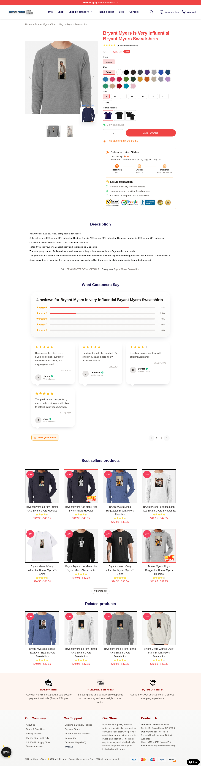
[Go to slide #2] (69, 131)
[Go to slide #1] (53, 131)
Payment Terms (72, 729)
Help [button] (195, 762)
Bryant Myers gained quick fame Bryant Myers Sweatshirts (159, 653)
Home (28, 24)
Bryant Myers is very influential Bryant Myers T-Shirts (42, 570)
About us (30, 725)
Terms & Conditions (35, 729)
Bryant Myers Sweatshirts (73, 24)
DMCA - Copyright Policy (38, 738)
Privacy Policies (33, 733)
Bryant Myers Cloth (45, 24)
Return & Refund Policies (77, 733)
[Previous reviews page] (151, 438)
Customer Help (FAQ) (75, 742)
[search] (151, 12)
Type (105, 57)
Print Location (110, 107)
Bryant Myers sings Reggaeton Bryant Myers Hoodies (120, 511)
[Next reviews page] (167, 438)
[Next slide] (93, 77)
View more (100, 591)
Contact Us (70, 738)
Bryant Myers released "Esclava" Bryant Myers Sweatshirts (42, 653)
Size (105, 91)
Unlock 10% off (6, 752)
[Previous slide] (30, 77)
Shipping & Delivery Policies (78, 725)
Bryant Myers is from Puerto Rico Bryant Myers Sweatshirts (81, 653)
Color (105, 67)
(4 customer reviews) (127, 45)
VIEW (42, 500)
